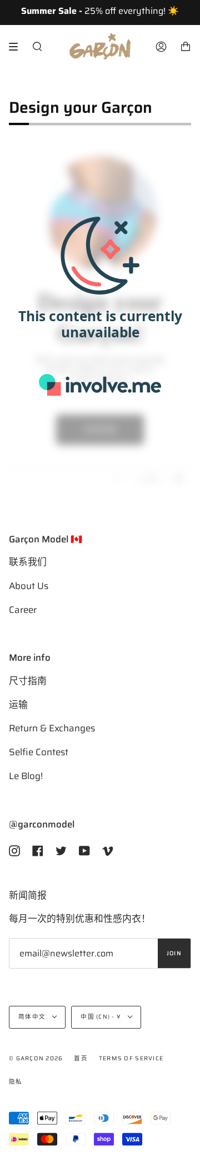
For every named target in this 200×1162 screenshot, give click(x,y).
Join (174, 953)
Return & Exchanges (52, 728)
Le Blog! (26, 776)
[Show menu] (17, 46)
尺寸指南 (28, 681)
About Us (28, 585)
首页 (81, 1058)
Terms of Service (131, 1058)
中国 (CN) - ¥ (102, 1016)
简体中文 (32, 1016)
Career (23, 609)
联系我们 (28, 562)
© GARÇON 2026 (36, 1058)
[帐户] (161, 46)
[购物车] (185, 46)
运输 (18, 704)
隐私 (16, 1081)
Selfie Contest (38, 752)
